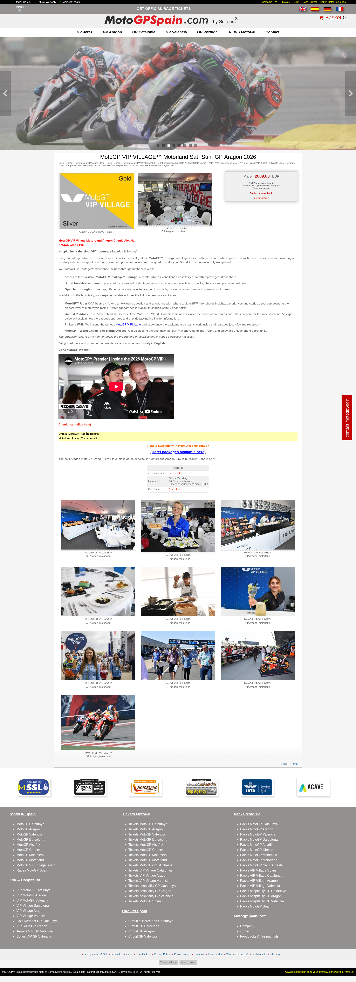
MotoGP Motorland (30, 860)
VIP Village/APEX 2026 (257, 163)
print (295, 763)
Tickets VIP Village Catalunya (150, 870)
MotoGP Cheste (28, 850)
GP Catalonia (143, 32)
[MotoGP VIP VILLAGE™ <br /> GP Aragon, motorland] (175, 225)
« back (284, 763)
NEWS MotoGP (242, 32)
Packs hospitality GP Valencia (262, 901)
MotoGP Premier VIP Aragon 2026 (157, 165)
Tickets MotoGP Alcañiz (145, 844)
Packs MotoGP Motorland (258, 860)
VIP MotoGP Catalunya (33, 890)
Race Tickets (309, 2)
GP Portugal (208, 32)
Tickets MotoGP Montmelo (147, 855)
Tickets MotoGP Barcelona (147, 839)
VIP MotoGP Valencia (32, 900)
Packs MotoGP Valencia (257, 834)
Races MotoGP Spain (32, 870)
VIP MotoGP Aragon (31, 895)
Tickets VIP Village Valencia (149, 880)
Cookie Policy (182, 954)
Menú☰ (19, 9)
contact (272, 32)
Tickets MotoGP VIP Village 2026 (138, 163)
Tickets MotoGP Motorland (147, 860)
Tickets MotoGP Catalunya (147, 824)
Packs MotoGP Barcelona (259, 839)
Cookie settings (168, 962)
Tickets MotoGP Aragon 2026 (89, 163)
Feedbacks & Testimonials (259, 936)
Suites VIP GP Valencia (33, 936)
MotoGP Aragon (28, 829)
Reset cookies (188, 962)
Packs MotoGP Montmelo (258, 855)
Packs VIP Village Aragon (259, 880)
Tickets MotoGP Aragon (145, 829)
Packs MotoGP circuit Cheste (261, 865)
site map (275, 954)
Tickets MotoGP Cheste (145, 850)
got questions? (261, 198)
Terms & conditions (121, 954)
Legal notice (143, 954)
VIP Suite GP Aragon (31, 926)
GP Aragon (112, 32)
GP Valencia (176, 32)
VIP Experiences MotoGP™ (172, 163)
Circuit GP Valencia (142, 936)
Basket (333, 17)
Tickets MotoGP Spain (144, 901)
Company (247, 926)
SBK (296, 2)
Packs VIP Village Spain (258, 870)
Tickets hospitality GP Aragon (149, 891)
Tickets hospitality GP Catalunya (152, 886)
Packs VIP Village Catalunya (261, 875)
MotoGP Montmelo (30, 855)
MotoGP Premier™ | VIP (200, 163)
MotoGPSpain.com (74, 971)
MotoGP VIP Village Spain (35, 865)
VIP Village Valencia (31, 916)
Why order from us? (237, 954)
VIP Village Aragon (30, 910)
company (199, 954)
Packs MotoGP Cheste (256, 850)
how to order (215, 954)
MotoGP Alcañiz (28, 844)
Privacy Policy (162, 954)
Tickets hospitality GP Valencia (150, 896)
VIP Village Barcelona (32, 905)
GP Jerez (85, 32)
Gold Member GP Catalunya (37, 921)
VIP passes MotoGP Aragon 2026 (83, 165)
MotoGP (286, 2)
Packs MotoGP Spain (255, 906)
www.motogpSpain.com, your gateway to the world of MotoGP (319, 971)
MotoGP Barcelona (30, 839)
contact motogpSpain (347, 417)
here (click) (175, 473)
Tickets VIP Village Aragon (147, 875)
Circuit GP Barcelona (143, 926)
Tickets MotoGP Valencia (146, 834)
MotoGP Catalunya (30, 824)
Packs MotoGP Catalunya (259, 824)
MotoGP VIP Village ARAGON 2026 (120, 165)
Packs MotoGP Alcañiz (256, 844)
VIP (277, 2)
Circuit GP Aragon (141, 931)
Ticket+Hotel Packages (333, 2)
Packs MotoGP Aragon (256, 829)
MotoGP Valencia (29, 834)
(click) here (175, 489)
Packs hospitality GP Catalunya (263, 891)
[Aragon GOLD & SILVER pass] (97, 229)
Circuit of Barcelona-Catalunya (150, 921)
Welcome (267, 2)
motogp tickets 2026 (95, 954)
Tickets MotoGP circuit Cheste (150, 865)
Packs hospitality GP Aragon (261, 896)
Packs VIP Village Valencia (260, 886)
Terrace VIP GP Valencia (34, 931)
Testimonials (259, 954)
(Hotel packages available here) (178, 452)
